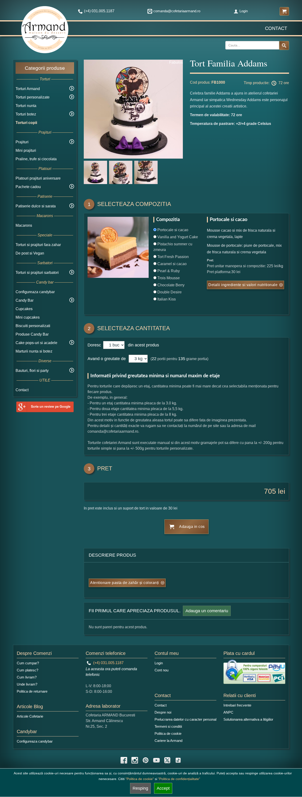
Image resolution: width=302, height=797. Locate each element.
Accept (163, 788)
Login (243, 11)
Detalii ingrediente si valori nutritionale (242, 285)
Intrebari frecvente (237, 705)
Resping (140, 788)
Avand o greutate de (107, 358)
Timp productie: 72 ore (266, 83)
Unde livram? (27, 684)
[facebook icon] (124, 760)
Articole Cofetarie (30, 716)
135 (181, 358)
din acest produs (142, 345)
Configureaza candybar (35, 292)
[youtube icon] (156, 760)
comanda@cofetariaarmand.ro (176, 11)
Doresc (95, 345)
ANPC (228, 712)
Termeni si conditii (168, 726)
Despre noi (163, 712)
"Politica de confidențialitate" (179, 779)
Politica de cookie (168, 733)
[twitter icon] (167, 760)
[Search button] (284, 45)
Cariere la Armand (168, 741)
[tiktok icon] (178, 760)
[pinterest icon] (146, 760)
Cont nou (161, 670)
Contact (276, 28)
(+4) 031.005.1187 (108, 663)
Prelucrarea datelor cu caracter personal (185, 719)
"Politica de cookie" (140, 779)
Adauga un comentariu (206, 610)
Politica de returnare (32, 691)
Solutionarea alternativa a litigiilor (248, 719)
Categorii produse (45, 68)
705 (270, 491)
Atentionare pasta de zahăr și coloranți (124, 583)
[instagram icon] (135, 760)
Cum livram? (27, 677)
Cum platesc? (27, 670)
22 (154, 358)
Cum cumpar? (28, 663)
